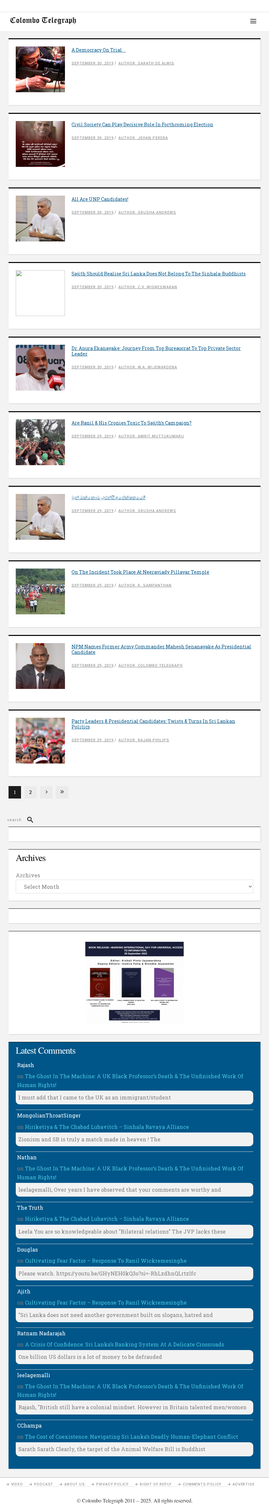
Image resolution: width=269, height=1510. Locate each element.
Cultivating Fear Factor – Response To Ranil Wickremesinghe (106, 1260)
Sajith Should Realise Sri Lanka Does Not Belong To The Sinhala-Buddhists (159, 274)
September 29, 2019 (93, 436)
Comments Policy (202, 1484)
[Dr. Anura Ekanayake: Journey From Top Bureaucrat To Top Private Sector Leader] (44, 368)
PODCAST (43, 1484)
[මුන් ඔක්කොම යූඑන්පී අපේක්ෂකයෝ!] (44, 517)
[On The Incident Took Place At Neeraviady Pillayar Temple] (44, 591)
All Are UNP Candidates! (100, 199)
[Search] (27, 820)
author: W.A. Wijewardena (147, 367)
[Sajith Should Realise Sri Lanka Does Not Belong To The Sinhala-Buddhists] (44, 293)
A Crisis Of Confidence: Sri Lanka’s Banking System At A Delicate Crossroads (124, 1344)
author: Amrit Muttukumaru (151, 436)
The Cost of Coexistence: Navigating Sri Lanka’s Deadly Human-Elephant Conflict (131, 1436)
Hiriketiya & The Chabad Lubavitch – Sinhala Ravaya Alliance (107, 1126)
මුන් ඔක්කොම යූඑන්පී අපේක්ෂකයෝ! (108, 497)
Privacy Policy (112, 1484)
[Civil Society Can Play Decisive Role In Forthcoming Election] (44, 144)
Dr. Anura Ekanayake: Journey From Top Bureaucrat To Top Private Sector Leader (156, 351)
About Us (74, 1484)
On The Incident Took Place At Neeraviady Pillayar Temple (140, 572)
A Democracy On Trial (99, 50)
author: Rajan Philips (143, 740)
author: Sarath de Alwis (146, 63)
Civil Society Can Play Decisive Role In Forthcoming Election (142, 124)
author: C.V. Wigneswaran (147, 287)
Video (17, 1484)
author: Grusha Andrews (147, 212)
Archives (28, 875)
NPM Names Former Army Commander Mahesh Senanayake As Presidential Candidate (161, 649)
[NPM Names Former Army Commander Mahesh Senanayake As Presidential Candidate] (44, 666)
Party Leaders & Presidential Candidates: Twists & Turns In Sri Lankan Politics (153, 724)
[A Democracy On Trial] (44, 69)
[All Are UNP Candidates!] (44, 218)
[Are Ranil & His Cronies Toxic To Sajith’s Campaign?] (44, 442)
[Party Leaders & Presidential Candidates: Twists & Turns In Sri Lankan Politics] (44, 741)
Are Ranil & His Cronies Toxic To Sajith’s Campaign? (132, 423)
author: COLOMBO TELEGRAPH (150, 665)
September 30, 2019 (93, 63)
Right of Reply (156, 1484)
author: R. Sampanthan (145, 585)
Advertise (243, 1484)
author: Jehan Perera (143, 138)
